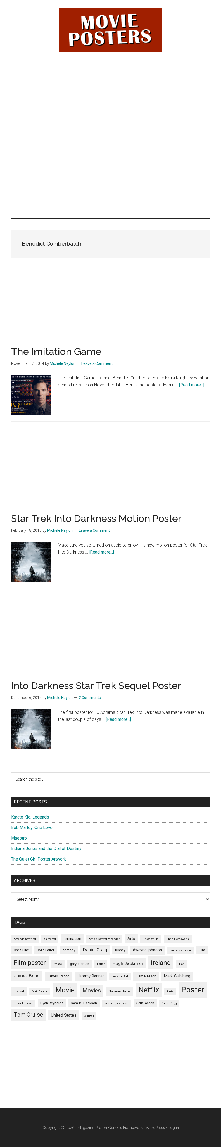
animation (72, 938)
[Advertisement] (110, 97)
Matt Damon (40, 991)
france (58, 964)
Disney (120, 950)
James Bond (27, 975)
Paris (170, 991)
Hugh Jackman (127, 963)
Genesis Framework (125, 1127)
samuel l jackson (84, 1003)
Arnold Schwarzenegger (104, 939)
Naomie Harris (120, 991)
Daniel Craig (95, 949)
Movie (65, 990)
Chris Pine (21, 950)
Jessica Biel (120, 976)
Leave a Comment (97, 363)
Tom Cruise (28, 1014)
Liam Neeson (146, 976)
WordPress (155, 1127)
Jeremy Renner (90, 976)
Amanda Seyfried (25, 939)
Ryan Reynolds (51, 1003)
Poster (192, 989)
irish (181, 964)
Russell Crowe (23, 1003)
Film (202, 950)
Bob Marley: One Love (32, 827)
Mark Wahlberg (177, 976)
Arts (131, 938)
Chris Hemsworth (177, 939)
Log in (173, 1127)
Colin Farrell (46, 950)
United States (64, 1015)
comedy (69, 950)
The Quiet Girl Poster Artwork (38, 859)
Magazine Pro (89, 1127)
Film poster (30, 963)
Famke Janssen (180, 950)
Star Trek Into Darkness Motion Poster (96, 518)
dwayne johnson (147, 949)
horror (101, 964)
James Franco (58, 976)
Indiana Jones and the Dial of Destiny (46, 848)
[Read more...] (191, 384)
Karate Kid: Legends (30, 817)
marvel (19, 991)
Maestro (19, 838)
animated (50, 939)
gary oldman (79, 964)
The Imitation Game (56, 351)
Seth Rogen (145, 1003)
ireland (161, 963)
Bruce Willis (150, 939)
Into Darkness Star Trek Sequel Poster (96, 685)
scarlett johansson (117, 1003)
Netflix (149, 990)
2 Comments (90, 697)
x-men (89, 1015)
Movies (91, 990)
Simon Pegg (169, 1003)
